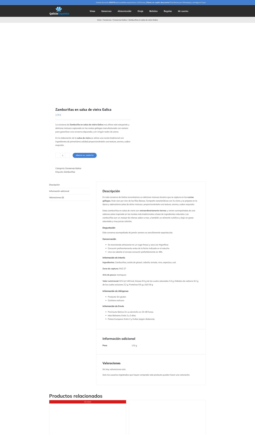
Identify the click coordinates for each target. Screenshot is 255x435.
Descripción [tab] (54, 184)
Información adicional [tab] (59, 191)
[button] (202, 11)
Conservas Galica (73, 168)
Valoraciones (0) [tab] (56, 197)
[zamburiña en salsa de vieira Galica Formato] (86, 62)
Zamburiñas (69, 172)
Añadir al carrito (85, 155)
